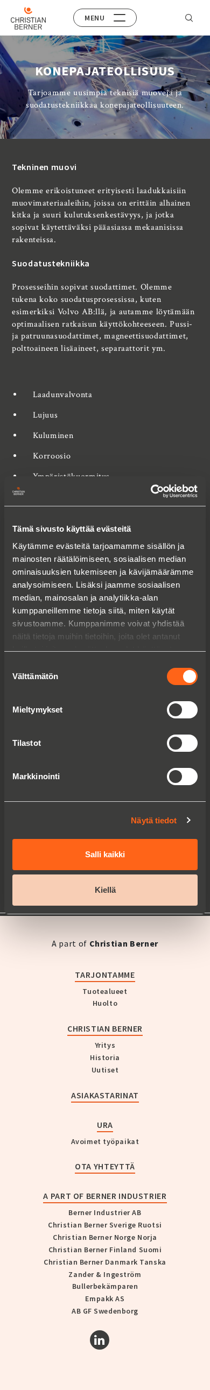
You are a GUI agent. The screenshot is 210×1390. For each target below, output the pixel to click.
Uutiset (105, 1070)
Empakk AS (104, 1298)
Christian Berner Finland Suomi (105, 1249)
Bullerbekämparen (105, 1286)
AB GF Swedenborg (105, 1311)
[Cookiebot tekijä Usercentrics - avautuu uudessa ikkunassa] (151, 491)
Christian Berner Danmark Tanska (105, 1262)
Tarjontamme (105, 974)
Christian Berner (105, 1028)
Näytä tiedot (154, 820)
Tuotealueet (104, 991)
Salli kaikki (105, 854)
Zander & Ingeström (104, 1274)
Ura (105, 1124)
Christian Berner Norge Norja (105, 1237)
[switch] (182, 709)
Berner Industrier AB (104, 1212)
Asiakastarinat (105, 1095)
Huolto (105, 1003)
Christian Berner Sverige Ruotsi (105, 1225)
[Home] (28, 18)
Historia (105, 1057)
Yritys (105, 1045)
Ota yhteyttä (105, 1166)
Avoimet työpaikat (105, 1141)
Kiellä (105, 889)
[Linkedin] (99, 1340)
